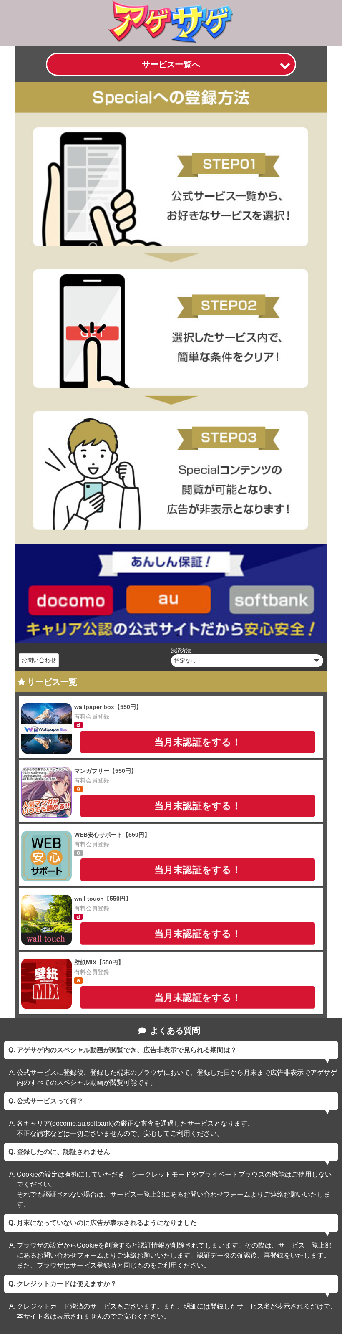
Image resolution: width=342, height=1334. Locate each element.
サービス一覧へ (171, 64)
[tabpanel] (171, 593)
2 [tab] (165, 635)
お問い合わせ (38, 660)
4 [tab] (190, 635)
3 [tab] (177, 635)
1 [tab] (152, 635)
